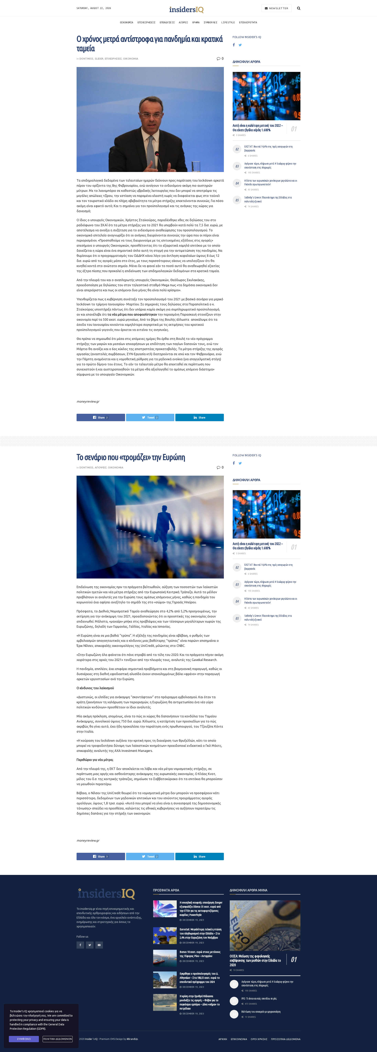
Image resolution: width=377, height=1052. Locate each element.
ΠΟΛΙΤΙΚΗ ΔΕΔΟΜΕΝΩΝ (57, 1039)
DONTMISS (86, 58)
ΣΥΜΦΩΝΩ (24, 1039)
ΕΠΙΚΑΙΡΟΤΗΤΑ (248, 22)
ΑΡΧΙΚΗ (223, 1039)
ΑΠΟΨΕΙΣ (101, 467)
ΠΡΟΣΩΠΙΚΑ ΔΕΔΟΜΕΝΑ (285, 1039)
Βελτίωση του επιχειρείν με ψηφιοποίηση (261, 1011)
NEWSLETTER (278, 8)
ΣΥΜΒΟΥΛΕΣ (210, 22)
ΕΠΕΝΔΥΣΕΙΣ (167, 22)
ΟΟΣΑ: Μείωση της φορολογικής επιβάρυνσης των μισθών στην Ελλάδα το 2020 (255, 960)
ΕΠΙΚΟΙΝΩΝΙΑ (239, 1039)
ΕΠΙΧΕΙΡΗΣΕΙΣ (147, 22)
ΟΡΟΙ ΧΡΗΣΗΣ (259, 1039)
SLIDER (99, 58)
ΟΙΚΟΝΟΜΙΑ (126, 22)
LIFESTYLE (228, 22)
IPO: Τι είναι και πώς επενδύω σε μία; (259, 998)
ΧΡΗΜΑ (196, 22)
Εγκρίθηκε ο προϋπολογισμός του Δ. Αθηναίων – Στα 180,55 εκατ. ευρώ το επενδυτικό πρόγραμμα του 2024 (200, 977)
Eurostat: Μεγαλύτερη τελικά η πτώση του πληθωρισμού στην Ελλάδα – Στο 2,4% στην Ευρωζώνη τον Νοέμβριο (200, 933)
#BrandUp (132, 1039)
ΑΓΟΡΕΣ (183, 22)
